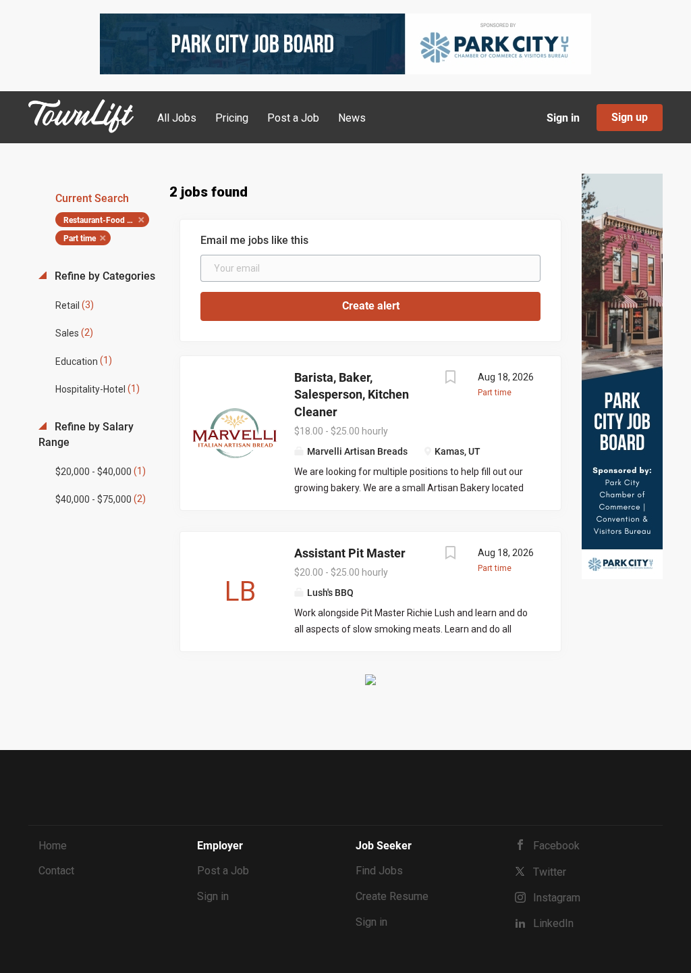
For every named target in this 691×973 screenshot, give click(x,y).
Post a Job (223, 870)
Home (52, 845)
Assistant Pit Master (350, 553)
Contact (56, 870)
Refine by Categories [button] (103, 276)
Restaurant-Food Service (106, 220)
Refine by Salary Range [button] (86, 434)
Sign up (629, 117)
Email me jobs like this (254, 240)
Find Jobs (379, 870)
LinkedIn (553, 923)
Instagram (556, 897)
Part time (79, 238)
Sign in (563, 117)
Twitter (549, 872)
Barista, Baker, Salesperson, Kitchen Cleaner (351, 394)
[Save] (451, 378)
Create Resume (392, 896)
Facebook (556, 845)
